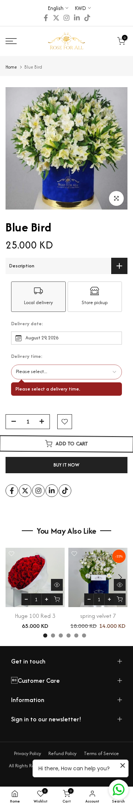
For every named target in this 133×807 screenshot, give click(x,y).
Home (11, 67)
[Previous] (14, 577)
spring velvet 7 (98, 616)
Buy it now (66, 464)
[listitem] (38, 296)
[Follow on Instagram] (66, 17)
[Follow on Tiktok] (87, 17)
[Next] (119, 577)
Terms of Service (101, 753)
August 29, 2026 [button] (41, 337)
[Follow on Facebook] (45, 17)
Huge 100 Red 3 (35, 616)
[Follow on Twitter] (56, 17)
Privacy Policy (27, 753)
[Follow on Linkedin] (77, 17)
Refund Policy (62, 753)
